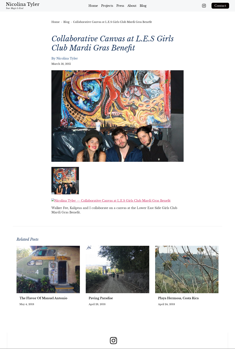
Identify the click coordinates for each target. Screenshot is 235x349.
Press (120, 5)
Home (93, 5)
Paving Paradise (101, 298)
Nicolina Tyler (67, 58)
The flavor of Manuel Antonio (43, 298)
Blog (143, 5)
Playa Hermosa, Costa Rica (178, 298)
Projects (107, 5)
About (131, 5)
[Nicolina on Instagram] (204, 6)
